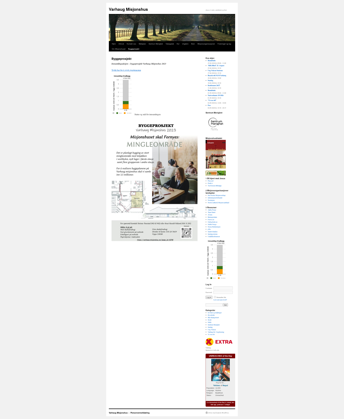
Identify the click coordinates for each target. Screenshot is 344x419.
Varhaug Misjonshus (128, 9)
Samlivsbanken (212, 231)
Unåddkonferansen (214, 236)
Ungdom (185, 43)
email (229, 402)
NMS (209, 322)
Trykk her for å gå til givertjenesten (126, 70)
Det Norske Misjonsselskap (216, 195)
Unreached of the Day (217, 402)
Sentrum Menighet (156, 43)
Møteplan (142, 43)
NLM (209, 320)
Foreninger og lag (224, 43)
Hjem (114, 43)
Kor (178, 43)
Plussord (210, 181)
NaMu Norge (212, 224)
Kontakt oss (131, 43)
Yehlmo (216, 385)
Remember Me (221, 297)
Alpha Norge (212, 210)
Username (209, 288)
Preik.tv (210, 183)
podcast (220, 404)
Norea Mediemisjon (214, 227)
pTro (209, 229)
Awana (210, 215)
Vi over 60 (211, 334)
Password (209, 292)
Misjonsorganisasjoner (206, 43)
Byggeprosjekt (133, 49)
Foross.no (211, 219)
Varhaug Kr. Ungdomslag (216, 332)
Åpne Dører (211, 212)
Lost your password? (220, 300)
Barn (193, 43)
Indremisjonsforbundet (215, 198)
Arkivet (121, 43)
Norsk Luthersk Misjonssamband (218, 202)
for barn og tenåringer (215, 312)
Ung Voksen (212, 329)
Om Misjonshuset (119, 49)
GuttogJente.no (212, 222)
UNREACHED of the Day (220, 356)
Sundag (210, 327)
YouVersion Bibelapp (214, 186)
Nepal (225, 385)
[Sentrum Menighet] (216, 133)
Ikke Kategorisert (213, 317)
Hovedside (211, 315)
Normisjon (211, 200)
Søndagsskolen (212, 234)
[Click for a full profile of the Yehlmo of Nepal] (220, 380)
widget (227, 404)
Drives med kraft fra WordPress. (218, 413)
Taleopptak (170, 43)
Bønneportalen (212, 217)
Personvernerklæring (140, 412)
